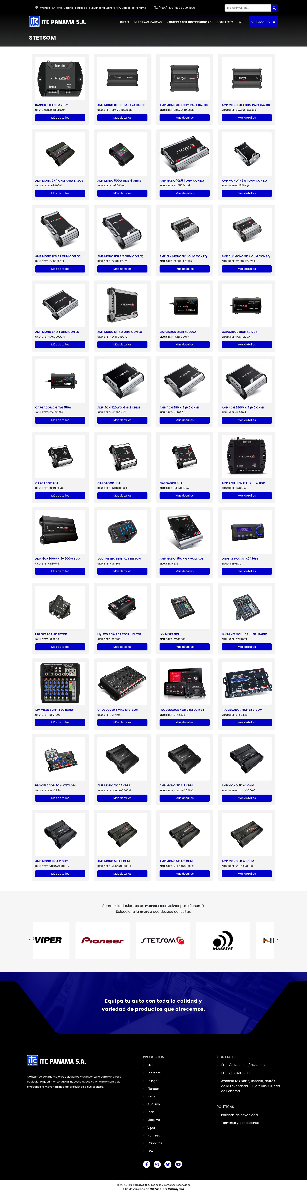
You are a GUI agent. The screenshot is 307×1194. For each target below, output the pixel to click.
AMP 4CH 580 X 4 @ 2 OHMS (180, 407)
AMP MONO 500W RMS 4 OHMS (119, 180)
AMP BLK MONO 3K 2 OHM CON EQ (246, 256)
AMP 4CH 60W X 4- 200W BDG (243, 483)
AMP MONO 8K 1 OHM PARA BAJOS (121, 105)
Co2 (150, 1151)
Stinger (153, 1081)
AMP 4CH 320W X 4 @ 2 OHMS (118, 407)
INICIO (124, 22)
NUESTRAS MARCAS (148, 22)
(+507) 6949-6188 (235, 1073)
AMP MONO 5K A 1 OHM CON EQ (57, 332)
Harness (153, 1135)
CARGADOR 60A (171, 483)
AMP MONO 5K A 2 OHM (176, 861)
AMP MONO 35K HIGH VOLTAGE (181, 558)
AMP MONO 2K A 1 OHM (113, 785)
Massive (153, 1120)
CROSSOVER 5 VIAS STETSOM (117, 710)
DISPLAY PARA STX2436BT (240, 558)
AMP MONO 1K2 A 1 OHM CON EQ (244, 180)
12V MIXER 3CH (170, 634)
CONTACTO (224, 22)
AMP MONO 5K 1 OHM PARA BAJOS (246, 105)
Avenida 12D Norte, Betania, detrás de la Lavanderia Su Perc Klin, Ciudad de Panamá (92, 8)
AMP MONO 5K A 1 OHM (113, 861)
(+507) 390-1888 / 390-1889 (177, 8)
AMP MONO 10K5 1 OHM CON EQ (182, 180)
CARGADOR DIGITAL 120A (239, 332)
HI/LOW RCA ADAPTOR (51, 634)
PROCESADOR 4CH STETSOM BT (182, 710)
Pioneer (153, 1089)
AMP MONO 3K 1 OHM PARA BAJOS (184, 105)
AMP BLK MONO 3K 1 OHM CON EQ (183, 256)
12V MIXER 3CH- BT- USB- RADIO (244, 634)
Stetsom (154, 1073)
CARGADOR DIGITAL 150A (53, 407)
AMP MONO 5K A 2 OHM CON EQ (119, 332)
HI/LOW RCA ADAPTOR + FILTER (119, 634)
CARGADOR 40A (46, 483)
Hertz (151, 1096)
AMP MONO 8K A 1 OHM (238, 861)
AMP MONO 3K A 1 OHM (238, 785)
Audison (153, 1104)
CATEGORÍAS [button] (261, 22)
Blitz (150, 1065)
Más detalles (60, 118)
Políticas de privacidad (239, 1115)
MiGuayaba (176, 1189)
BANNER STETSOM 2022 (51, 105)
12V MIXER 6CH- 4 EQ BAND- (55, 710)
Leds (151, 1112)
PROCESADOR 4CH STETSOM (242, 710)
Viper (151, 1127)
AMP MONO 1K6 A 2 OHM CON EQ (120, 256)
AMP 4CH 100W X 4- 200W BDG (57, 558)
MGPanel (156, 1189)
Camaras (154, 1143)
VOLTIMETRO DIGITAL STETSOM (119, 558)
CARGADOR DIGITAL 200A (178, 332)
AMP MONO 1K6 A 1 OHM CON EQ (57, 256)
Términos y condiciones (240, 1123)
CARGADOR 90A (108, 483)
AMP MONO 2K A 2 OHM (176, 785)
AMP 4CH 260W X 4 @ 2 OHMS (243, 407)
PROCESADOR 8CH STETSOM (55, 785)
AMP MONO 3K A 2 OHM (51, 861)
